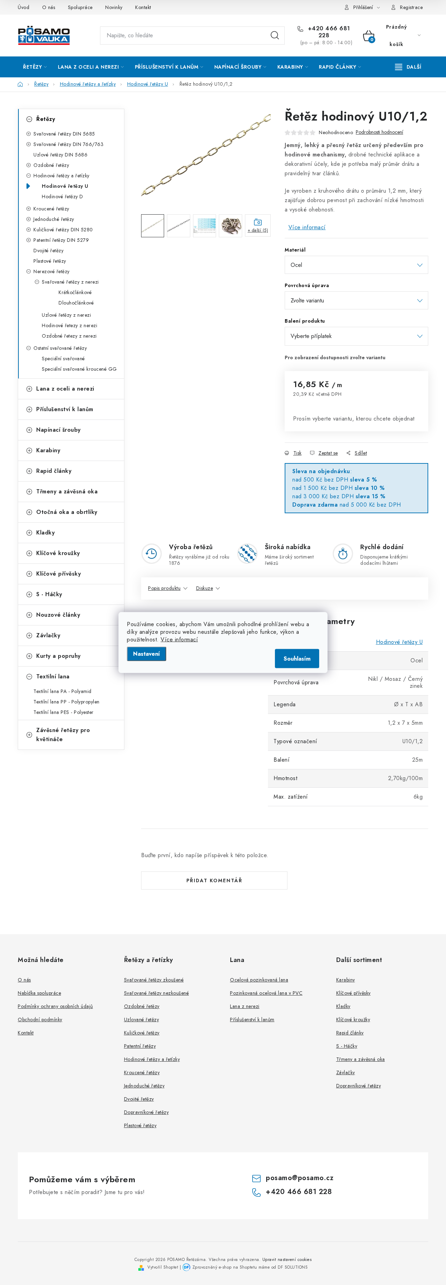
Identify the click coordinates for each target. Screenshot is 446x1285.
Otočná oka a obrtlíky (67, 512)
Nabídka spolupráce (39, 993)
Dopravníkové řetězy (146, 1112)
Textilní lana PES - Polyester (63, 712)
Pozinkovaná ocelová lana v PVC (266, 993)
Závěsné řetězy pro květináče (63, 734)
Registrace (411, 7)
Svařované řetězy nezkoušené (156, 993)
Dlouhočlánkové (76, 302)
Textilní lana (53, 676)
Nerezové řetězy (51, 271)
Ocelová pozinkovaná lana (259, 979)
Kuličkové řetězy (142, 1032)
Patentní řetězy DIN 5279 (61, 240)
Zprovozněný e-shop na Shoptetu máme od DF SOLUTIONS (250, 1267)
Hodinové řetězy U (65, 186)
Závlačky (48, 635)
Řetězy (45, 119)
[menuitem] (35, 66)
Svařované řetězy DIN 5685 (64, 133)
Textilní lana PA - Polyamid (62, 691)
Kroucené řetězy (51, 208)
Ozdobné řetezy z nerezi (69, 335)
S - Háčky (49, 594)
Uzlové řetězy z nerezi (66, 314)
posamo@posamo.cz (299, 1178)
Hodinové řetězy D (62, 196)
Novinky (114, 7)
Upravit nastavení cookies (287, 1259)
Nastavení (146, 654)
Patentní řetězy (140, 1045)
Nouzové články (58, 615)
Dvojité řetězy (48, 250)
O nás (48, 7)
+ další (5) (258, 230)
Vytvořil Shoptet (162, 1267)
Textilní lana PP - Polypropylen (66, 701)
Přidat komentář (214, 880)
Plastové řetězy (49, 260)
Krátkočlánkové (75, 292)
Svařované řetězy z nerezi (70, 281)
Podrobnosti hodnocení (379, 132)
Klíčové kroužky (58, 553)
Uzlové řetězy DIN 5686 (60, 154)
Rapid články (53, 471)
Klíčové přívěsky (58, 574)
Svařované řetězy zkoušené (154, 979)
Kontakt (143, 7)
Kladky (45, 533)
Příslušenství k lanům (64, 409)
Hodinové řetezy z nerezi (69, 325)
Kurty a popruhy (58, 656)
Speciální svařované (63, 358)
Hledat (275, 35)
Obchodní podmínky (40, 1019)
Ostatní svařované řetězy (60, 348)
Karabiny (48, 450)
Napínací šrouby (58, 430)
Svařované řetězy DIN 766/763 (68, 144)
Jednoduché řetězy (53, 219)
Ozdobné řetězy (51, 165)
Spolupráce (80, 7)
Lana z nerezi (245, 1006)
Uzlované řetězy (141, 1019)
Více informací (179, 640)
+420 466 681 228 (328, 32)
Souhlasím (297, 659)
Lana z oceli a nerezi (65, 389)
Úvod (23, 7)
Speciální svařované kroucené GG (79, 369)
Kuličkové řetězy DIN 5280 (63, 229)
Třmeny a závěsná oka (67, 491)
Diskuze (204, 588)
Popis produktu (164, 588)
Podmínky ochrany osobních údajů (55, 1006)
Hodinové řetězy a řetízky (61, 175)
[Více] (408, 66)
